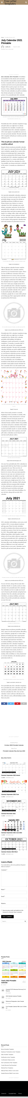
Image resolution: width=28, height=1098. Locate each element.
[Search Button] (25, 921)
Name (3, 889)
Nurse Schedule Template (7, 1049)
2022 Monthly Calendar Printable (13, 996)
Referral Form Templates (7, 1068)
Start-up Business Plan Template (9, 1062)
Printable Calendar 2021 (10, 37)
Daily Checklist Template (7, 1054)
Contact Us (3, 1093)
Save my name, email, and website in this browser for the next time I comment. (13, 911)
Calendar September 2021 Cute (10, 794)
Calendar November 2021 (8, 813)
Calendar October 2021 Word (9, 852)
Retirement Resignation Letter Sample (15, 1001)
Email (3, 896)
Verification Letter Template (8, 1057)
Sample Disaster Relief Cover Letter (10, 1073)
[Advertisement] (14, 20)
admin (3, 777)
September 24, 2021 (10, 777)
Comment (4, 870)
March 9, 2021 (16, 46)
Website (3, 903)
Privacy (20, 1093)
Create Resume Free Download (8, 1065)
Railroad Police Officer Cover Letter (10, 1070)
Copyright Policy (12, 1093)
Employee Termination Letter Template (10, 1051)
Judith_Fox (8, 47)
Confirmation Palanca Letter (8, 1060)
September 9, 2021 (9, 796)
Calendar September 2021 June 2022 (11, 832)
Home (2, 37)
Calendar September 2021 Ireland (10, 775)
